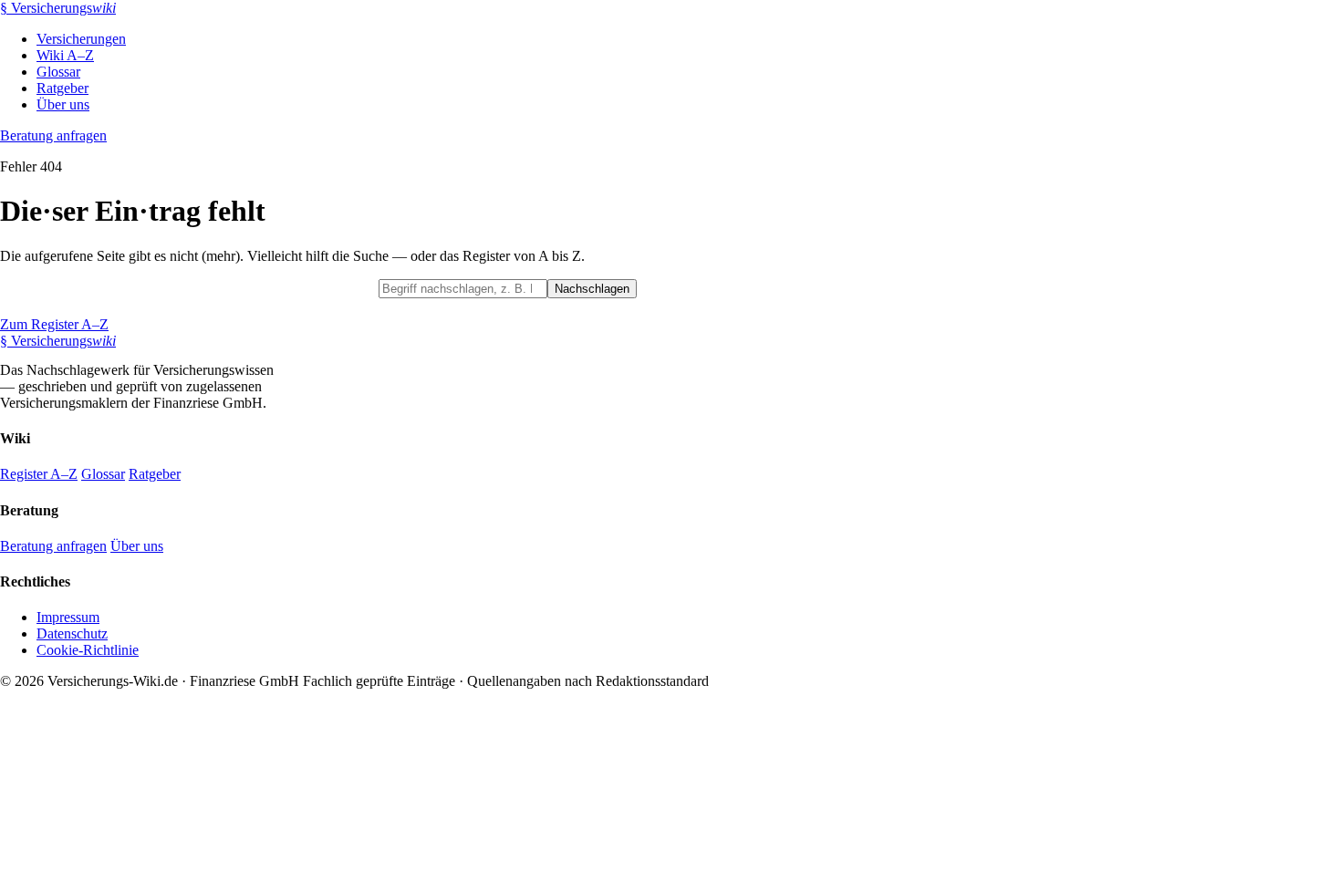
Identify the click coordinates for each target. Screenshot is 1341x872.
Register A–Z (39, 474)
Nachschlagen (592, 289)
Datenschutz (72, 633)
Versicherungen (81, 39)
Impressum (67, 617)
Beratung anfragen (53, 135)
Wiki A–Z (65, 55)
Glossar (58, 71)
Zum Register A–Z (54, 324)
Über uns (62, 104)
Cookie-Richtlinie (87, 650)
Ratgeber (62, 88)
